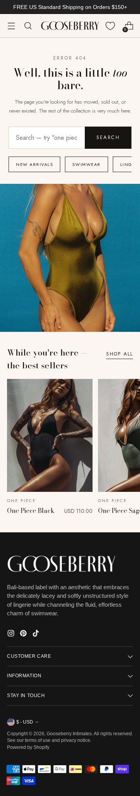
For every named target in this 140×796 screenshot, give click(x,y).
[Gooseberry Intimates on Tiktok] (36, 634)
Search (108, 137)
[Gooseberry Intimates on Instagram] (11, 634)
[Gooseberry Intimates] (70, 26)
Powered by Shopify (28, 747)
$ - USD (24, 722)
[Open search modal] (28, 26)
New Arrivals (34, 164)
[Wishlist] (110, 26)
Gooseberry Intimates (69, 733)
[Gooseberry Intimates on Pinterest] (24, 634)
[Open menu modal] (11, 26)
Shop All (119, 353)
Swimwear (86, 164)
